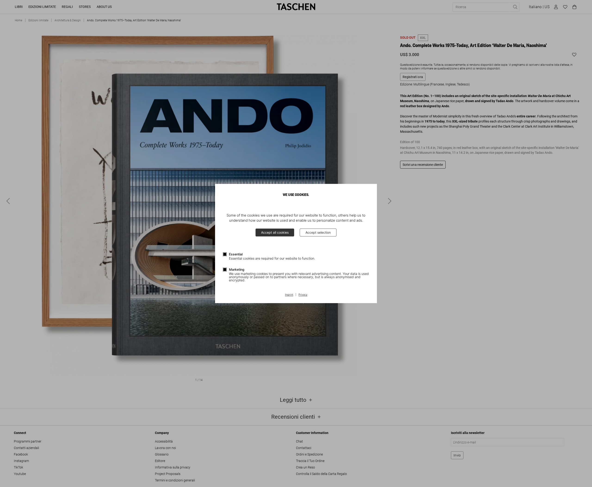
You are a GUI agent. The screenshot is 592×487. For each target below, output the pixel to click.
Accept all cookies (275, 232)
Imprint (289, 294)
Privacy (303, 294)
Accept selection (318, 232)
